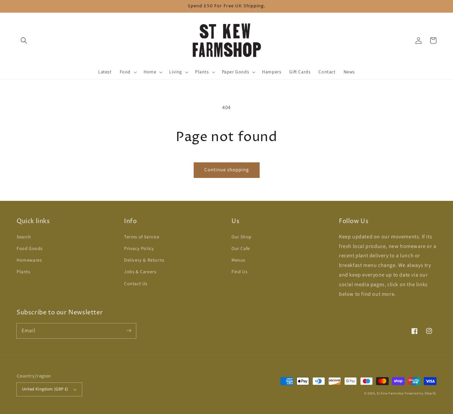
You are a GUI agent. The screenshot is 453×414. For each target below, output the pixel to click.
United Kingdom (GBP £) (45, 389)
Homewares (29, 260)
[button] (24, 40)
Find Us (239, 272)
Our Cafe (240, 248)
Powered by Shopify (420, 393)
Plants (24, 272)
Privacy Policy (139, 248)
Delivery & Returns (144, 260)
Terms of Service (142, 237)
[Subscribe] (128, 330)
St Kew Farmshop (390, 393)
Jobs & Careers (140, 272)
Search (24, 237)
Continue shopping (226, 169)
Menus (238, 260)
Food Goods (30, 248)
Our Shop (241, 237)
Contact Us (136, 284)
